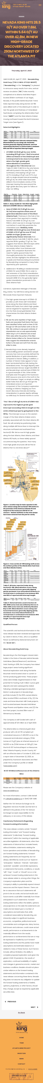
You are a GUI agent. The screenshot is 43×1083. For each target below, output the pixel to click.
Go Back (21, 1013)
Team (22, 1043)
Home (21, 1038)
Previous (12, 1001)
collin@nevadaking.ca (13, 799)
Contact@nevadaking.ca (15, 1069)
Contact (21, 1064)
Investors (21, 1053)
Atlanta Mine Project (21, 1048)
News (21, 1059)
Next (33, 1007)
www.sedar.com (10, 766)
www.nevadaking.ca (11, 791)
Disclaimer (32, 1069)
